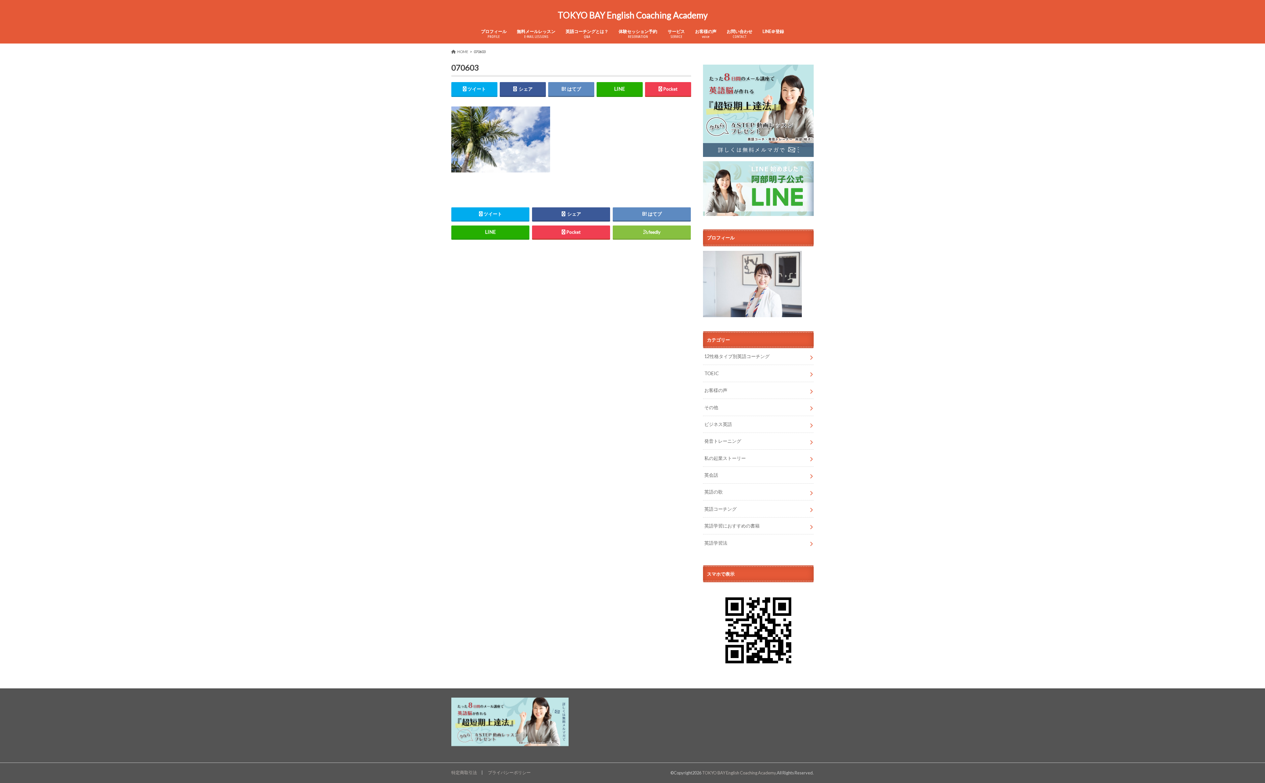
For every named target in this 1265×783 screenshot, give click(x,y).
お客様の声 (706, 34)
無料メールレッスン (536, 34)
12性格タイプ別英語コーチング (737, 356)
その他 (711, 407)
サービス (676, 34)
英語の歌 (713, 492)
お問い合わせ (739, 34)
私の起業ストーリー (725, 458)
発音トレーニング (722, 441)
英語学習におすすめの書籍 (732, 525)
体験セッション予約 (638, 34)
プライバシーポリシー (509, 772)
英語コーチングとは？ (587, 34)
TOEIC (711, 373)
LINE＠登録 (773, 31)
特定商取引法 (464, 772)
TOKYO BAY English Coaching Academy (633, 15)
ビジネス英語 (718, 424)
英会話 (711, 475)
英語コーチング (720, 509)
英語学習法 (715, 543)
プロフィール (494, 34)
